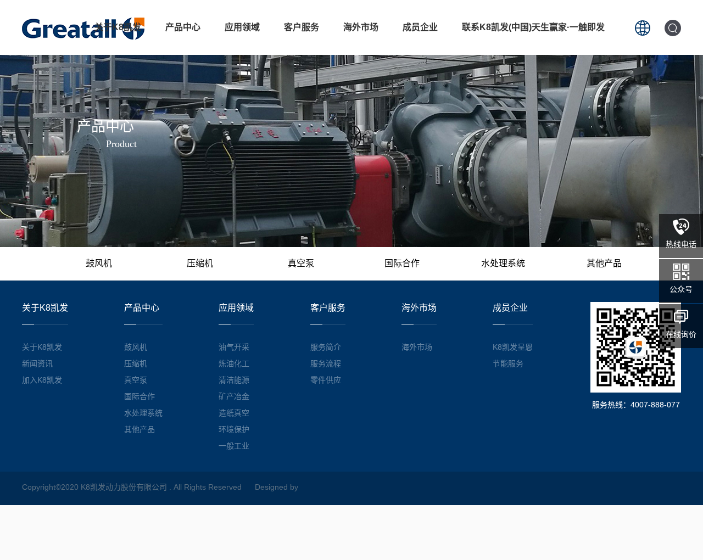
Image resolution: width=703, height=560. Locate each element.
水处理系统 (503, 263)
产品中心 (182, 27)
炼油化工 (234, 363)
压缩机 (200, 263)
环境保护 (234, 429)
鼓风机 (99, 263)
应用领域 (242, 27)
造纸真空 (234, 412)
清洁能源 (234, 380)
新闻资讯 (37, 363)
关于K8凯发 (117, 27)
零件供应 (325, 380)
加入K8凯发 (42, 380)
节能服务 (508, 363)
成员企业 (420, 27)
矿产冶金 (234, 396)
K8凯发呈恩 (513, 347)
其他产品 (604, 263)
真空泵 (301, 263)
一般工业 (234, 445)
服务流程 (325, 363)
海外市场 (360, 27)
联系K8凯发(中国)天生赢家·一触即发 (533, 27)
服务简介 (325, 347)
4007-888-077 (655, 404)
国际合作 (402, 263)
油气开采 (234, 347)
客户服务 (301, 27)
